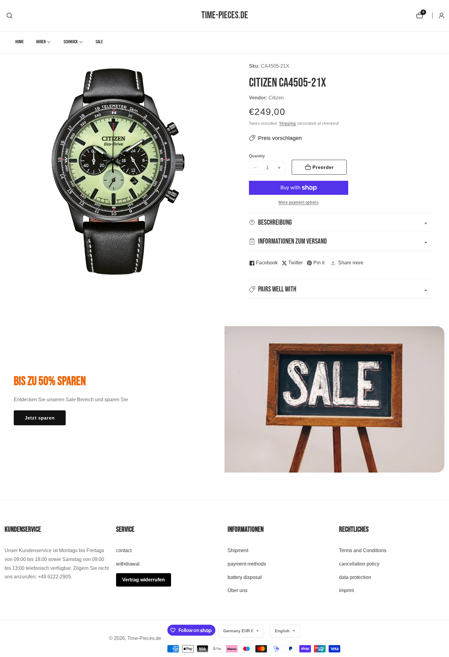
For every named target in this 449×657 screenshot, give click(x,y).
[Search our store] (9, 15)
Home (19, 42)
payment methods (247, 563)
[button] (41, 42)
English (283, 631)
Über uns (237, 590)
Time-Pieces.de (144, 638)
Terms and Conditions (362, 550)
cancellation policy (359, 563)
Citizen (276, 97)
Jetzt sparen (40, 417)
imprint (346, 590)
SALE (99, 42)
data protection (355, 577)
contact (124, 550)
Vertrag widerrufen (143, 579)
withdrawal (128, 563)
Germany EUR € (238, 631)
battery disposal (245, 577)
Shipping (287, 123)
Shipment (238, 550)
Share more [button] (350, 262)
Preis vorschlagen (280, 138)
